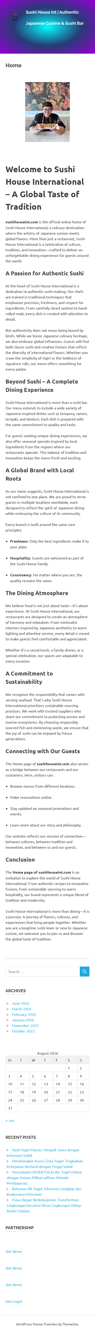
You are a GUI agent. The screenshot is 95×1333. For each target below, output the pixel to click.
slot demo (14, 1251)
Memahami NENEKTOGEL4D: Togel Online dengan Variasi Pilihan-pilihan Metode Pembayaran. (44, 1177)
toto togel (14, 1301)
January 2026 (23, 1019)
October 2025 (23, 1031)
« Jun (10, 1120)
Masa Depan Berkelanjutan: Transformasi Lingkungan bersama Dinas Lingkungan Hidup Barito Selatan (44, 1205)
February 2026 (24, 1014)
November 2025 (25, 1025)
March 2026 (21, 1008)
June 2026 (20, 1003)
